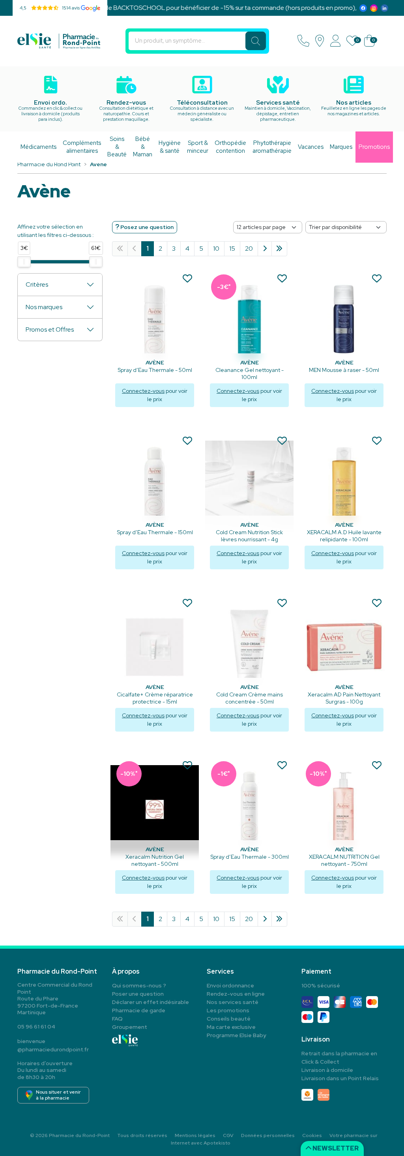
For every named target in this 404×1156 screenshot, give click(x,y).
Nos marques (44, 307)
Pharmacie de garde (138, 1010)
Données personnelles (268, 1135)
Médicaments (38, 147)
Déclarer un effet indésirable (150, 1002)
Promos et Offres (50, 329)
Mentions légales (195, 1135)
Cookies (312, 1135)
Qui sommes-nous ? (139, 985)
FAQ (117, 1018)
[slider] (24, 261)
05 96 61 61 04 (36, 1026)
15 (232, 248)
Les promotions (228, 1010)
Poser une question (138, 993)
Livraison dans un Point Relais (340, 1078)
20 (249, 248)
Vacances (311, 147)
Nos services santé (232, 1002)
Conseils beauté (229, 1018)
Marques (341, 147)
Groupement (129, 1026)
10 (216, 248)
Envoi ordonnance (230, 985)
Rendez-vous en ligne (236, 993)
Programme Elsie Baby (236, 1035)
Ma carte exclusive (231, 1026)
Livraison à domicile (327, 1069)
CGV (228, 1135)
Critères (37, 284)
